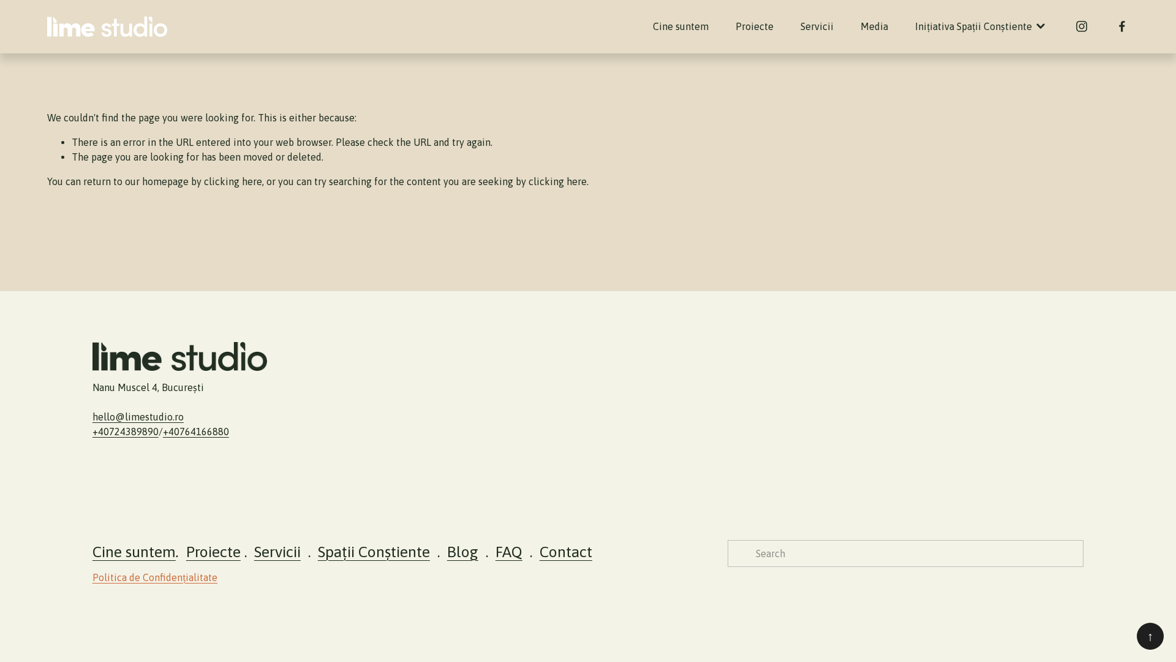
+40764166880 (196, 431)
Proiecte (755, 26)
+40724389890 (125, 431)
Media (874, 26)
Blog (462, 551)
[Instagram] (1081, 26)
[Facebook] (1122, 26)
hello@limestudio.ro (138, 416)
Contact (566, 551)
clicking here (233, 181)
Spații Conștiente (374, 551)
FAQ (509, 551)
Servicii (817, 26)
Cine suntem (681, 26)
